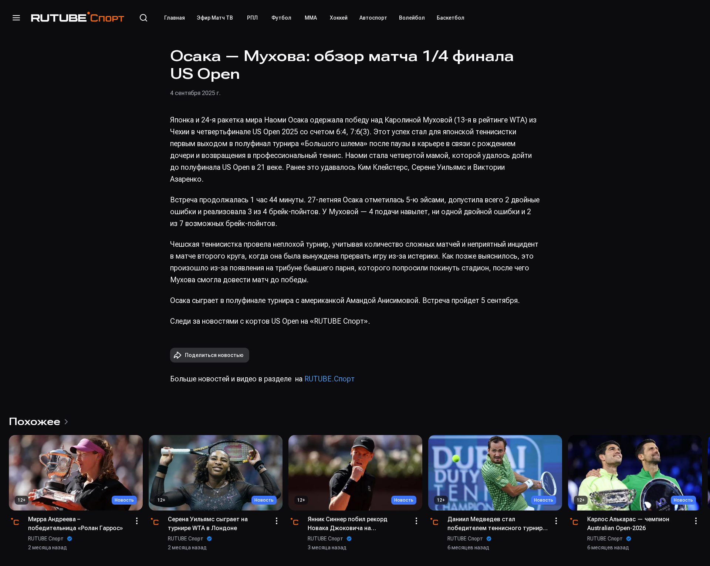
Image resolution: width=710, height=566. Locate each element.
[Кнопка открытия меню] (16, 17)
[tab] (174, 18)
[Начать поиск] (143, 18)
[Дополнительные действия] (137, 521)
